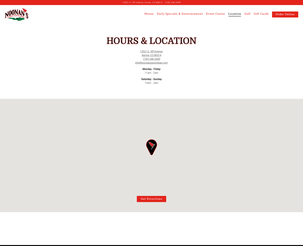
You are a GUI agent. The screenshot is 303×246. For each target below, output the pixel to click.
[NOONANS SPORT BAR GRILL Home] (16, 14)
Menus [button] (149, 13)
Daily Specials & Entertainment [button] (180, 13)
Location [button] (234, 13)
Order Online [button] (285, 14)
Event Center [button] (215, 13)
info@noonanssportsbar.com (151, 62)
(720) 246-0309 (173, 2)
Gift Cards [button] (261, 13)
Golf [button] (247, 13)
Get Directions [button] (151, 198)
